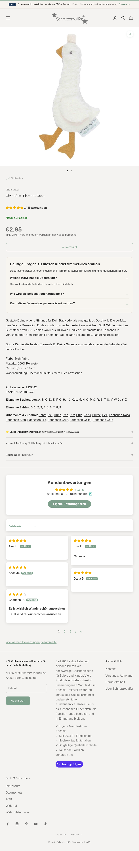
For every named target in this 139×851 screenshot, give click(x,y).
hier (22, 344)
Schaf (42, 415)
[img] (17, 540)
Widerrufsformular (17, 812)
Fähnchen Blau (16, 419)
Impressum (13, 786)
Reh (65, 415)
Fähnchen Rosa (119, 415)
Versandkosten (29, 234)
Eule (79, 415)
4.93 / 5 (79, 489)
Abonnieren (18, 700)
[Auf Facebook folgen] (7, 824)
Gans (87, 415)
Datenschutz (14, 792)
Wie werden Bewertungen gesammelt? (31, 642)
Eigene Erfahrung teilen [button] (69, 503)
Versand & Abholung (119, 675)
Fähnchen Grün (58, 419)
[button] (15, 207)
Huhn (57, 415)
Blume (96, 415)
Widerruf (11, 805)
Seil (105, 415)
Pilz (72, 415)
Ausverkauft (69, 246)
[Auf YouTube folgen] (36, 824)
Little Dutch (12, 189)
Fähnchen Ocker (80, 419)
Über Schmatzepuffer (119, 688)
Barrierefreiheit (115, 682)
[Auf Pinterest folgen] (26, 824)
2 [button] (65, 631)
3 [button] (70, 631)
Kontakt (110, 668)
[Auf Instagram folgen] (17, 824)
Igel (50, 415)
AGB (9, 799)
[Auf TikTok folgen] (45, 824)
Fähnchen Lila (36, 419)
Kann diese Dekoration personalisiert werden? (42, 303)
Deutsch (75, 834)
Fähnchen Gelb (103, 419)
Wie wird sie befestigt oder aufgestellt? (37, 293)
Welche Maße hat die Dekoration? (33, 277)
